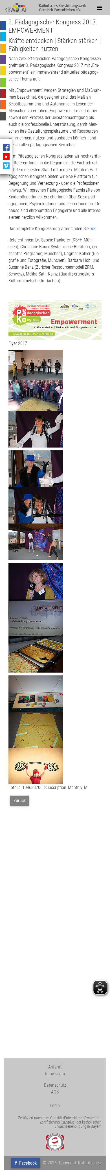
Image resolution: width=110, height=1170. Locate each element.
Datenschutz (55, 1085)
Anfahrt (55, 1067)
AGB (55, 1092)
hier (93, 228)
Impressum (55, 1073)
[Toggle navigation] (99, 7)
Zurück (20, 800)
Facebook (27, 1163)
